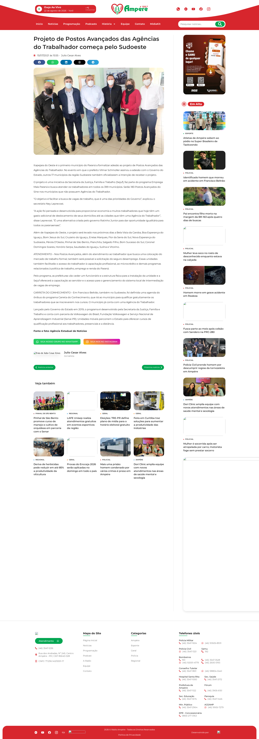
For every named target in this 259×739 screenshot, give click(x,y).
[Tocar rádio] (39, 9)
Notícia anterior (45, 367)
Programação (71, 24)
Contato (140, 24)
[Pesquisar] (220, 24)
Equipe (125, 24)
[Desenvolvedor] (218, 732)
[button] (39, 62)
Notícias (53, 24)
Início (39, 24)
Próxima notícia (152, 367)
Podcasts (91, 24)
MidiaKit (155, 24)
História (107, 24)
